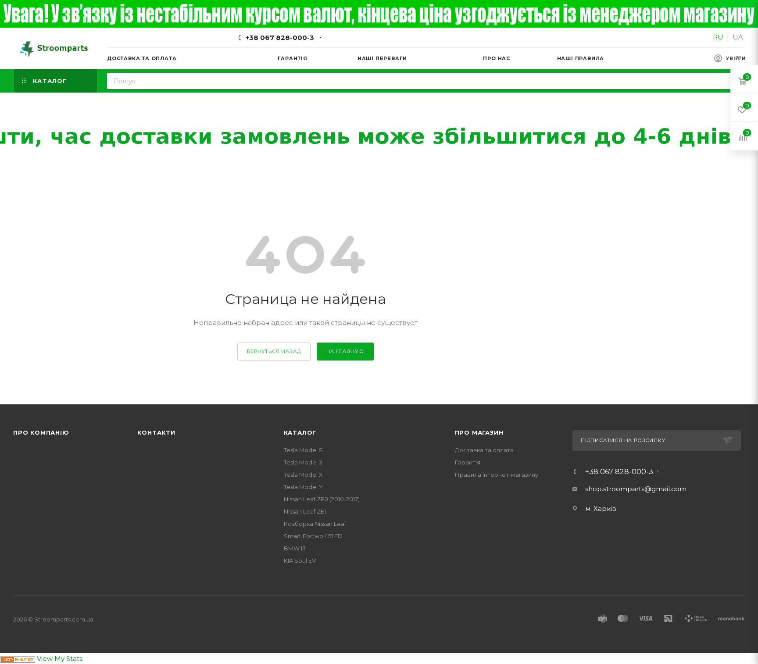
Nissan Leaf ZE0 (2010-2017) (322, 499)
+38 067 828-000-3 (280, 37)
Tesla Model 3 (303, 462)
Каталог (300, 432)
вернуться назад (274, 351)
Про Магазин (479, 432)
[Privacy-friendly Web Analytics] (17, 658)
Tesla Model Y (303, 486)
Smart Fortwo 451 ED (313, 535)
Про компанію (41, 432)
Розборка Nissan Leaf (315, 523)
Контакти (156, 432)
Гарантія (467, 462)
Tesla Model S (303, 449)
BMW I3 (295, 548)
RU (718, 37)
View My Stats (59, 658)
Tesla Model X (303, 474)
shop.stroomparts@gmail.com (635, 489)
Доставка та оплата (484, 449)
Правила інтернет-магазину (496, 474)
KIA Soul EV (300, 560)
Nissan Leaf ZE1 (305, 511)
